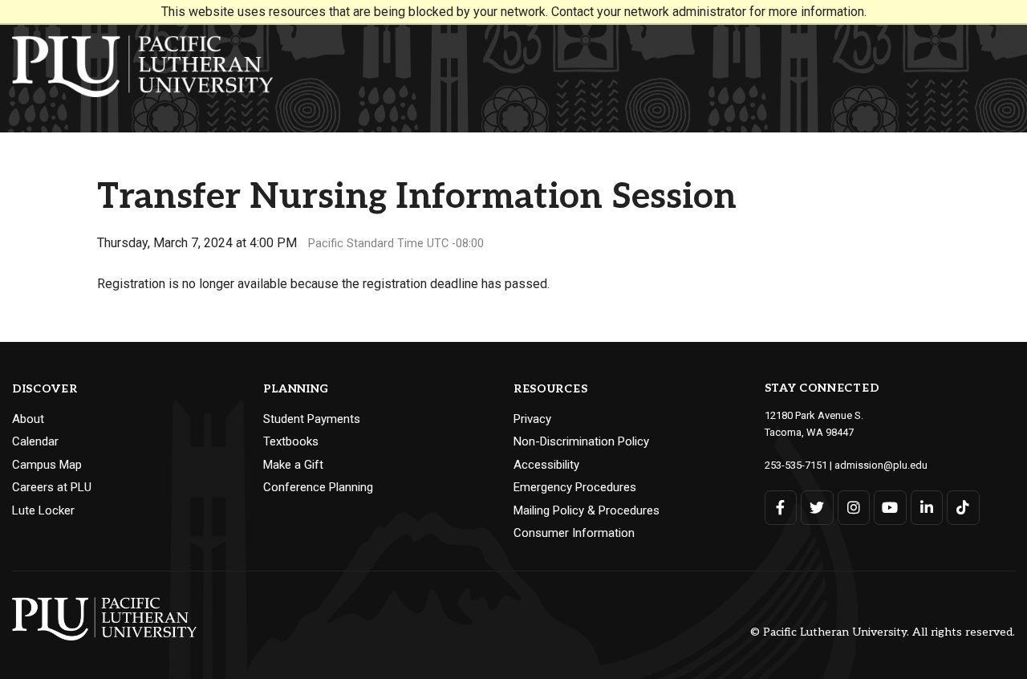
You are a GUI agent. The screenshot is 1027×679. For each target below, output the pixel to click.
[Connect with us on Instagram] (854, 507)
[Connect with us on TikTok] (963, 507)
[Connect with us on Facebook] (781, 507)
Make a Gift (293, 464)
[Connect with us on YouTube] (890, 507)
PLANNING (296, 389)
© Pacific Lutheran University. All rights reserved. (882, 632)
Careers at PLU (51, 487)
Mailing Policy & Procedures (587, 510)
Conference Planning (318, 487)
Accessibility (546, 464)
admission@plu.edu (881, 465)
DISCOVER (45, 389)
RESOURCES (550, 389)
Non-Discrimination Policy (581, 441)
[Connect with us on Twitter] (817, 507)
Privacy (532, 419)
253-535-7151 (796, 465)
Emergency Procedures (575, 487)
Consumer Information (574, 533)
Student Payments (311, 419)
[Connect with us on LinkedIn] (927, 507)
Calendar (35, 441)
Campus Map (47, 464)
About (28, 419)
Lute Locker (43, 510)
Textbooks (291, 441)
